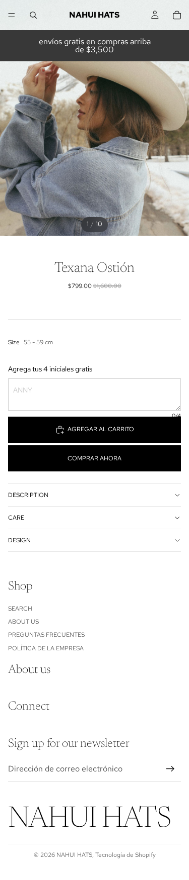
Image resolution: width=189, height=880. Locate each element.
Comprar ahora (94, 458)
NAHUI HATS (74, 855)
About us (23, 622)
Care (16, 518)
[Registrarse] (170, 768)
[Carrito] (177, 15)
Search (20, 609)
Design (19, 540)
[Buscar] (33, 15)
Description (28, 495)
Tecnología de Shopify (125, 855)
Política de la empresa (46, 648)
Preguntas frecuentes (46, 635)
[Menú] (11, 15)
